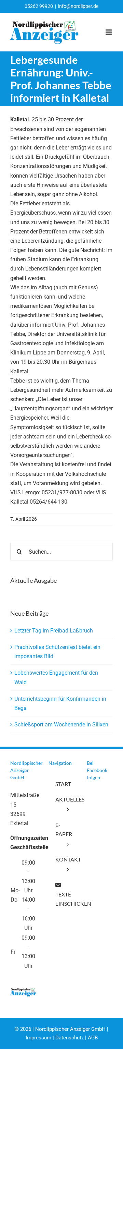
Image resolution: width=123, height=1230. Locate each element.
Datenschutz (69, 1038)
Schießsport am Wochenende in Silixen (61, 724)
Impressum (38, 1038)
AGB (93, 1038)
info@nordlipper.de (78, 6)
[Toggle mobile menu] (109, 32)
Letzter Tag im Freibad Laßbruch (53, 630)
